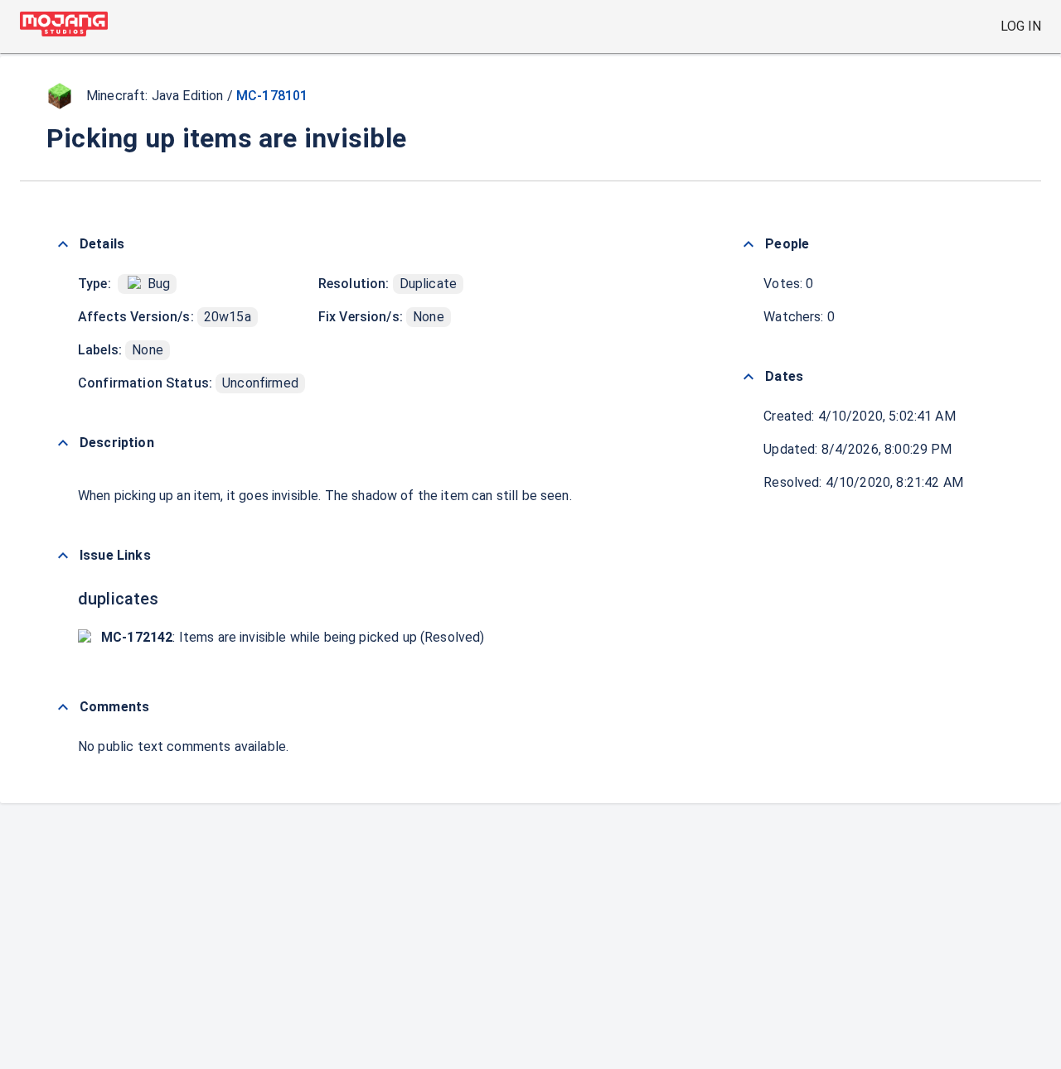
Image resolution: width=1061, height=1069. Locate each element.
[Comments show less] (63, 707)
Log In (1020, 26)
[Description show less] (63, 443)
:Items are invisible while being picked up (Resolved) (293, 637)
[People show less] (748, 244)
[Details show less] (63, 244)
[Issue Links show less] (63, 555)
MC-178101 (272, 96)
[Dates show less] (748, 376)
